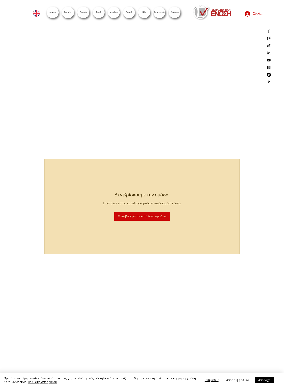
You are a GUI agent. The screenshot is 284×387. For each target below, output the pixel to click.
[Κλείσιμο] (279, 380)
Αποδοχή (264, 380)
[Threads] (269, 67)
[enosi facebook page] (269, 31)
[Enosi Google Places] (269, 82)
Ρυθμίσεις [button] (212, 380)
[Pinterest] (269, 75)
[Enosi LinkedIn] (269, 53)
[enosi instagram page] (269, 38)
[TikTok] (269, 46)
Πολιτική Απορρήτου (42, 382)
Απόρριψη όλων (237, 380)
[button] (174, 12)
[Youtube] (269, 60)
